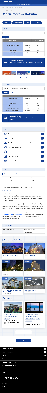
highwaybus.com (18, 214)
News (4, 369)
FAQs (3, 372)
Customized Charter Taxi (9, 365)
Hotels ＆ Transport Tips (30, 318)
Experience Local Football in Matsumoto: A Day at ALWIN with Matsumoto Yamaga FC (12, 322)
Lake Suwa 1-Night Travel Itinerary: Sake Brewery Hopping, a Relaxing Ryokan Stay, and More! (34, 324)
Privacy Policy (4, 383)
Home (3, 7)
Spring (6, 314)
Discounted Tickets (7, 352)
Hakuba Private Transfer (9, 362)
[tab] (20, 77)
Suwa (38, 318)
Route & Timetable (10, 7)
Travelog (4, 359)
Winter (16, 314)
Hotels (4, 355)
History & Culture (34, 316)
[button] (9, 73)
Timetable (5, 37)
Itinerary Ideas (28, 320)
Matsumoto (7, 318)
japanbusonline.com (8, 214)
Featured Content (8, 316)
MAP (12, 37)
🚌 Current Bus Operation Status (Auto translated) (23, 4)
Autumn (14, 316)
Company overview (6, 381)
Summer (10, 314)
